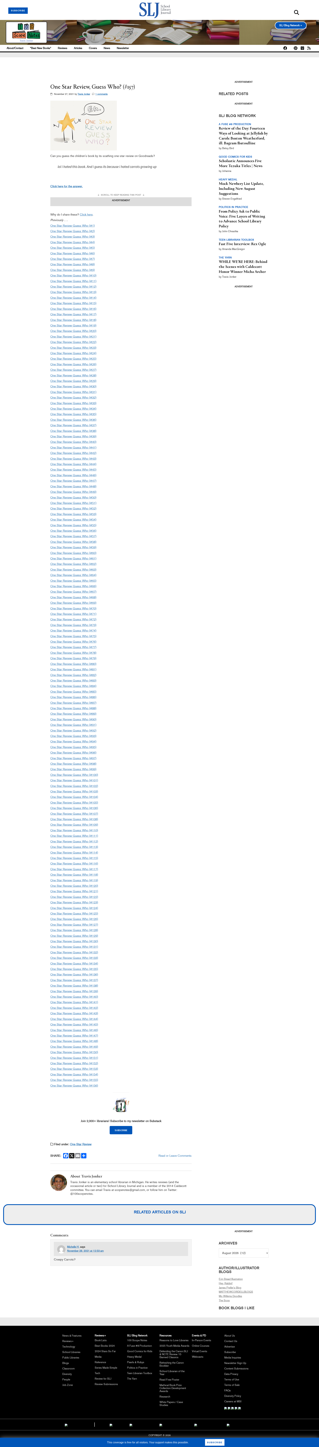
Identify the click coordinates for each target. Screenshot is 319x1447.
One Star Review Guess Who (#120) (74, 886)
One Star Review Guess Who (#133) (74, 958)
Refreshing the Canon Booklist (172, 1364)
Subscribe (230, 1352)
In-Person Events (201, 1340)
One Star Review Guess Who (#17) (73, 314)
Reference (100, 1362)
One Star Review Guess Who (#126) (74, 919)
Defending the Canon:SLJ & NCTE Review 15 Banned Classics (174, 1354)
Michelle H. (73, 1246)
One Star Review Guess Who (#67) (73, 592)
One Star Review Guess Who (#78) (73, 653)
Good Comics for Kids (139, 1351)
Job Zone (67, 1385)
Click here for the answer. (66, 186)
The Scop (224, 1300)
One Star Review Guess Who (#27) (73, 370)
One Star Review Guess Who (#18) (73, 320)
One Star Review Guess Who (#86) (73, 697)
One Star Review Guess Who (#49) (73, 492)
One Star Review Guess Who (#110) (74, 830)
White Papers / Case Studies (171, 1403)
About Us (229, 1335)
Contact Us (230, 1341)
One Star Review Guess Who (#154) (74, 1074)
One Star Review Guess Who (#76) (73, 642)
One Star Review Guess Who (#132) (74, 952)
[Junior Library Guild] (161, 1424)
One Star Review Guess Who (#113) (74, 847)
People (66, 1379)
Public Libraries (70, 1357)
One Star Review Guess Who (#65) (73, 581)
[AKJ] (111, 1424)
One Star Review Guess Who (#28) (73, 375)
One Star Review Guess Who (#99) (73, 769)
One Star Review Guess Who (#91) (73, 725)
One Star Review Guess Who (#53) (73, 514)
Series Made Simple (106, 1367)
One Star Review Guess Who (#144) (74, 1019)
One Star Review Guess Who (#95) (73, 747)
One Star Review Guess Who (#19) (73, 325)
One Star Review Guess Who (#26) (73, 364)
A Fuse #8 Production (139, 1345)
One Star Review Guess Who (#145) (74, 1024)
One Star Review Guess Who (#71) (73, 614)
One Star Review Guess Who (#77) (73, 647)
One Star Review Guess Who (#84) (73, 686)
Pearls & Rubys (135, 1362)
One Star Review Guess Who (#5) (72, 248)
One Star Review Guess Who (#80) (73, 664)
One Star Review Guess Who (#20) (73, 331)
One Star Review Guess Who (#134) (74, 963)
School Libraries (71, 1352)
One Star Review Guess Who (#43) (73, 459)
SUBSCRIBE (18, 10)
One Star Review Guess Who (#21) (73, 336)
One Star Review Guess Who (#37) (73, 425)
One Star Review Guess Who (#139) (74, 991)
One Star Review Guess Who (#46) (73, 475)
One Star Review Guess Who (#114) (74, 852)
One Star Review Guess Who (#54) (73, 519)
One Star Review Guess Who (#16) (73, 309)
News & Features (72, 1335)
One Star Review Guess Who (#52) (73, 508)
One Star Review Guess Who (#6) (72, 253)
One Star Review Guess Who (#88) (73, 708)
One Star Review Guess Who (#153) (74, 1069)
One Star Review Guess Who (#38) (73, 431)
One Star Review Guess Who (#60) (73, 553)
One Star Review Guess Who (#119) (74, 880)
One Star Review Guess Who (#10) (73, 275)
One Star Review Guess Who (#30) (73, 386)
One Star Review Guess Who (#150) (74, 1052)
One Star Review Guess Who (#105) (74, 802)
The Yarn (132, 1378)
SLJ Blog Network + (290, 25)
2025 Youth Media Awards (174, 1345)
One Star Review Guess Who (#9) (72, 270)
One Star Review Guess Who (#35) (73, 414)
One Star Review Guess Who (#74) (73, 630)
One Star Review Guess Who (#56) (73, 531)
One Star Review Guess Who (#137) (74, 980)
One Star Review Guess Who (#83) (73, 680)
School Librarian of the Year (172, 1373)
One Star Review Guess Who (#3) (72, 236)
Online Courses (200, 1345)
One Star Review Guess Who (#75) (73, 636)
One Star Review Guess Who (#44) (73, 464)
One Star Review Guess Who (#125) (74, 913)
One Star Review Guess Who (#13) (73, 292)
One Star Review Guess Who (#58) (73, 542)
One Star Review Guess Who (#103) (74, 791)
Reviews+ (68, 1341)
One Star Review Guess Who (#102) (74, 786)
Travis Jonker (84, 94)
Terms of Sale (232, 1385)
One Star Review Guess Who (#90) (73, 719)
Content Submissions (236, 1368)
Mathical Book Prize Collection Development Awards (173, 1388)
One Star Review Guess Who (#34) (73, 409)
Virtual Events (199, 1351)
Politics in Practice (137, 1367)
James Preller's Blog (230, 1287)
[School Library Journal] (228, 1424)
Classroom (68, 1368)
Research (165, 1396)
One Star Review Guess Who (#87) (73, 703)
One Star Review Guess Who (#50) (73, 497)
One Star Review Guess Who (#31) (73, 392)
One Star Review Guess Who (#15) (73, 303)
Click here (86, 214)
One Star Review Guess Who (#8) (72, 264)
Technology (68, 1346)
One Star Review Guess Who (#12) (73, 286)
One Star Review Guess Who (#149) (74, 1047)
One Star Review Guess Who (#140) (74, 997)
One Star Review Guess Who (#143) (74, 1013)
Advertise (229, 1346)
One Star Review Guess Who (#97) (73, 758)
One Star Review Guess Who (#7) (72, 259)
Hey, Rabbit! (226, 1283)
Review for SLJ (103, 1378)
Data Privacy (231, 1374)
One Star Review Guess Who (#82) (73, 675)
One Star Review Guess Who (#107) (74, 814)
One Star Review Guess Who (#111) (74, 836)
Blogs (65, 1363)
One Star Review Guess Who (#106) (74, 808)
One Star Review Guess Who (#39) (73, 436)
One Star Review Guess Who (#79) (73, 658)
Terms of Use (231, 1379)
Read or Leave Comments (175, 1156)
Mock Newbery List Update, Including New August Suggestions (241, 189)
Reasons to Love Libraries (174, 1340)
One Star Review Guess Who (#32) (73, 397)
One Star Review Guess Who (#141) (74, 1002)
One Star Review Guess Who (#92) (73, 730)
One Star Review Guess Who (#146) (74, 1030)
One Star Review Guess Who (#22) (73, 342)
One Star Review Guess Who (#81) (73, 669)
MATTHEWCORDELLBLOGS (236, 1291)
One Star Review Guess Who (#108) (74, 819)
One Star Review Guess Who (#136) (74, 974)
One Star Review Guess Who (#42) (73, 453)
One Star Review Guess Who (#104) (74, 797)
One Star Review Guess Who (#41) (73, 447)
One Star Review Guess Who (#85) (73, 692)
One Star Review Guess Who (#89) (73, 714)
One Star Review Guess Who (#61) (73, 558)
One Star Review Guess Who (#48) (73, 486)
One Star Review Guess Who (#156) (74, 1085)
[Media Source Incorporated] (66, 1424)
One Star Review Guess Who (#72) (73, 619)
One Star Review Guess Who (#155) (74, 1080)
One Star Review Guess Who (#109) (74, 825)
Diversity (67, 1374)
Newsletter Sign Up (235, 1363)
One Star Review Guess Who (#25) (73, 359)
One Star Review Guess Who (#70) (73, 608)
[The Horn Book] (131, 1424)
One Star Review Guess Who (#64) (73, 575)
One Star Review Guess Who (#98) (73, 764)
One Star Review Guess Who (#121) (74, 891)
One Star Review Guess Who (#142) (74, 1008)
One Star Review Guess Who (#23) (73, 348)
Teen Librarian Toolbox (139, 1373)
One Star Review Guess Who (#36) (73, 420)
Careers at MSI (232, 1401)
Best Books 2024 (105, 1345)
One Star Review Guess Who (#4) (72, 242)
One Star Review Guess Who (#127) (74, 925)
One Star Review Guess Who (69, 908)
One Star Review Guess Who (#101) (74, 780)
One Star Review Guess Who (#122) (74, 897)
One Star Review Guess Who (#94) (73, 741)
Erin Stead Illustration (231, 1279)
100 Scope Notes (137, 1340)
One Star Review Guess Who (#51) (73, 503)
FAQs (227, 1390)
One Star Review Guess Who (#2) (72, 231)
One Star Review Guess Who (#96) (73, 752)
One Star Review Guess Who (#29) (73, 381)
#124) (94, 908)
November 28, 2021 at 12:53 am (85, 1250)
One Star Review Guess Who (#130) (74, 941)
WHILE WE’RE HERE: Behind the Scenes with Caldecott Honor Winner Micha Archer (243, 267)
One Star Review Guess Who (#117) (74, 869)
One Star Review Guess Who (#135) (74, 969)
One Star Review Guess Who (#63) (73, 569)
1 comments (101, 94)
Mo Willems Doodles (230, 1296)
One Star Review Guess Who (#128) (74, 930)
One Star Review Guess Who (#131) (74, 947)
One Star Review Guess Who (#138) (74, 985)
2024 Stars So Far (105, 1351)
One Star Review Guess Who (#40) (73, 442)
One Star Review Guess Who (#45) (73, 469)
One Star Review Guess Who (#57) (73, 536)
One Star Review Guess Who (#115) (74, 858)
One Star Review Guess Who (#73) (73, 625)
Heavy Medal (134, 1356)
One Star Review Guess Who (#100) (74, 775)
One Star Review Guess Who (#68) (73, 597)
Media (98, 1356)
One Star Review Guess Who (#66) (73, 586)
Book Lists (101, 1340)
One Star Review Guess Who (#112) (74, 841)
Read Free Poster (169, 1379)
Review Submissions (106, 1384)
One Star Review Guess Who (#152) (74, 1063)
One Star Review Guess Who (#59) (73, 547)
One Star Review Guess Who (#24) (73, 353)
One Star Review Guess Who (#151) (74, 1058)
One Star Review (81, 1144)
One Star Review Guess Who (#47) (73, 481)
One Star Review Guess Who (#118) (74, 875)
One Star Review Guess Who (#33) (73, 403)
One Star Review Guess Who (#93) (73, 736)
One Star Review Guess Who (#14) (73, 298)
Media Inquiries (232, 1357)
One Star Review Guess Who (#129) (74, 936)
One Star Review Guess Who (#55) (73, 525)
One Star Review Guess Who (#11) (73, 281)
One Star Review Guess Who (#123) (74, 902)
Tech (97, 1373)
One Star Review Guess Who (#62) (73, 564)
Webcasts (197, 1356)
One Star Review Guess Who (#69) (73, 603)
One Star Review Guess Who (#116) (74, 863)
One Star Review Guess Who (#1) (72, 226)
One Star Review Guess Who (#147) (74, 1035)
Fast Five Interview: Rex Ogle (242, 244)
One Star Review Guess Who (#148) (74, 1041)
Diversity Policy (232, 1396)
